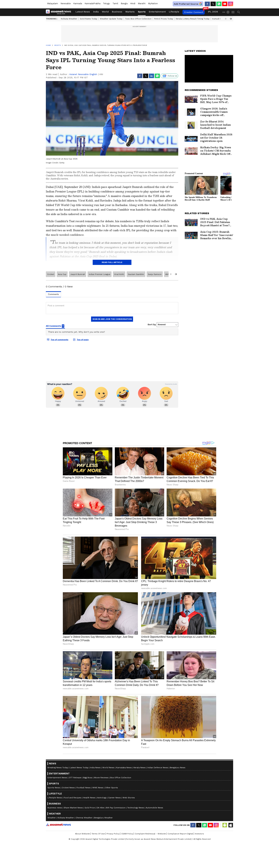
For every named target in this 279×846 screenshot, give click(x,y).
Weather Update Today (111, 19)
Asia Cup (62, 274)
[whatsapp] (219, 4)
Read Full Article (112, 262)
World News (108, 767)
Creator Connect (193, 12)
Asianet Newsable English (83, 74)
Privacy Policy (113, 834)
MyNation (153, 3)
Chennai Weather (84, 818)
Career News (114, 798)
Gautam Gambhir (136, 274)
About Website (82, 834)
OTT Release (75, 777)
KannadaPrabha (92, 3)
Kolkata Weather (69, 19)
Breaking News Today (57, 767)
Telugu (106, 3)
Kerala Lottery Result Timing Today (192, 19)
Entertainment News (57, 777)
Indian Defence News (157, 767)
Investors (199, 834)
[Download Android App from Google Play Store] (224, 825)
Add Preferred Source (186, 4)
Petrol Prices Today (163, 19)
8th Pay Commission (115, 808)
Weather (51, 818)
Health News (89, 798)
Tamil (115, 3)
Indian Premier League (99, 274)
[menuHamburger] (233, 12)
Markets (130, 11)
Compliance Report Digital (180, 834)
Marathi (141, 3)
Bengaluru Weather (103, 818)
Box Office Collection (120, 777)
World (105, 11)
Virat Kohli (119, 274)
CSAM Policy (127, 834)
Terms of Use (98, 834)
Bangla (124, 3)
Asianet (58, 825)
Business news (54, 808)
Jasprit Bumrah (77, 274)
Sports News (53, 787)
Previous (225, 19)
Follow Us (172, 76)
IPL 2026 (213, 11)
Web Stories (129, 798)
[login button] (229, 12)
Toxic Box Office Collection (138, 19)
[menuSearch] (238, 12)
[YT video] (224, 4)
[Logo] (59, 12)
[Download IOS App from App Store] (230, 825)
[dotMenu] (223, 12)
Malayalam (52, 3)
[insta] (230, 4)
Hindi (132, 3)
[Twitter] (213, 4)
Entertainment (157, 11)
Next (230, 19)
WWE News (97, 787)
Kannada (77, 3)
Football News (84, 787)
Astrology (101, 798)
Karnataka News (124, 767)
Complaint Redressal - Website (150, 834)
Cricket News (68, 787)
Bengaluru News (177, 767)
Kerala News (140, 767)
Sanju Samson (154, 274)
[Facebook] (207, 4)
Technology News (135, 808)
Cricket (50, 274)
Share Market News (73, 808)
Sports (142, 11)
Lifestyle (174, 11)
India (96, 11)
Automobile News (154, 808)
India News (95, 767)
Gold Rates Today (88, 19)
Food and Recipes (72, 798)
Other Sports (111, 787)
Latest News (83, 11)
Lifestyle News (54, 798)
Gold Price (90, 808)
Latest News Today (79, 767)
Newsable (66, 3)
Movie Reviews (101, 777)
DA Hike (100, 808)
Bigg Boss (87, 777)
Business (117, 11)
